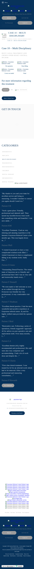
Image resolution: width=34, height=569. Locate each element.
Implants (5, 155)
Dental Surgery (8, 174)
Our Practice (18, 512)
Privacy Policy (24, 549)
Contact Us (24, 23)
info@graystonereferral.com (17, 408)
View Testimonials (8, 385)
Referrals (9, 18)
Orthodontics (7, 178)
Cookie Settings (19, 555)
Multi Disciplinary (24, 39)
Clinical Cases (12, 39)
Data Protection (13, 555)
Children (5, 170)
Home (3, 39)
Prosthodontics (8, 166)
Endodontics (7, 151)
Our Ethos (7, 512)
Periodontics (7, 163)
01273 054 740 (25, 18)
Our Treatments (25, 512)
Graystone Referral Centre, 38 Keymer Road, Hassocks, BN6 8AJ (17, 529)
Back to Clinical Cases (9, 98)
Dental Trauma (8, 182)
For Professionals (9, 23)
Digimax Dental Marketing (18, 547)
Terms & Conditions (27, 555)
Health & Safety (6, 555)
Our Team (12, 512)
